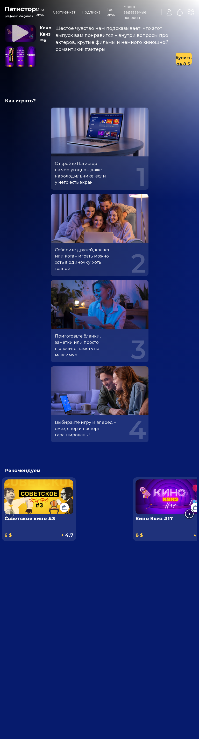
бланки (92, 336)
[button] (189, 514)
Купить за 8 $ (184, 60)
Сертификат (64, 12)
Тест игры (111, 12)
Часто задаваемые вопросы (135, 12)
